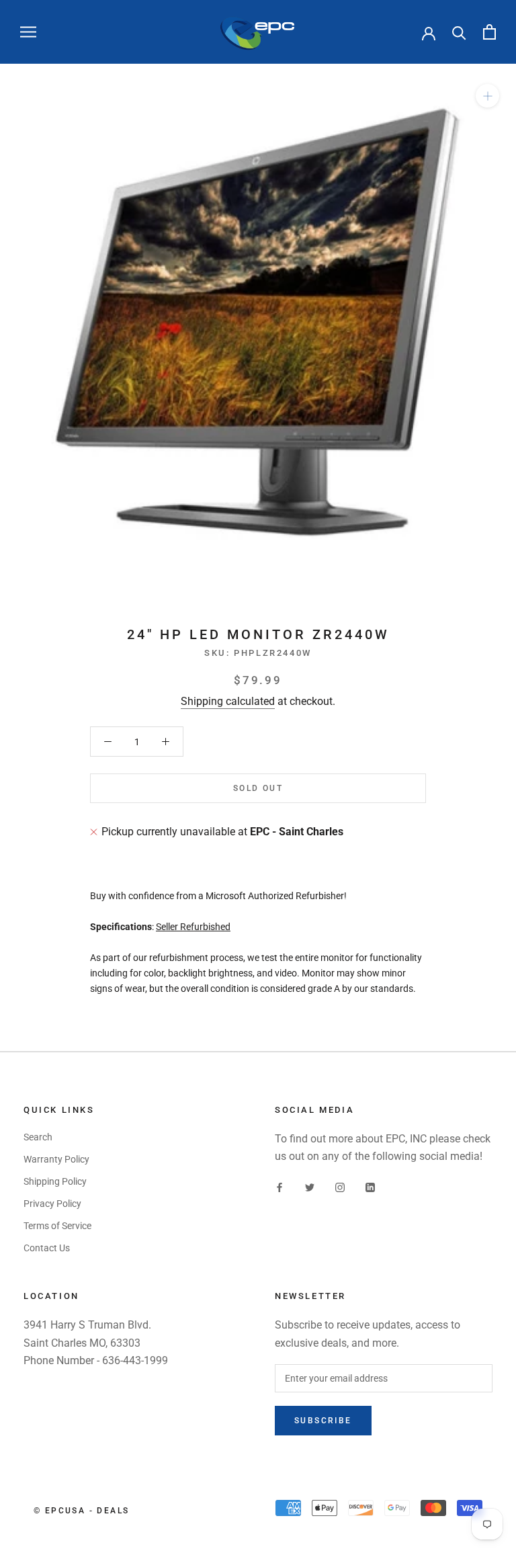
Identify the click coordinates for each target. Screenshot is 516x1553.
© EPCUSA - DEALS (81, 1510)
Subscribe (323, 1420)
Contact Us (47, 1248)
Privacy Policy (52, 1203)
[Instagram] (340, 1187)
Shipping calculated (228, 701)
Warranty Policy (56, 1159)
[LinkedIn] (370, 1187)
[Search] (459, 32)
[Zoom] (487, 96)
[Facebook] (279, 1187)
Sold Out (258, 788)
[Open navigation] (28, 32)
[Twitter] (309, 1187)
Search (38, 1137)
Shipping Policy (55, 1181)
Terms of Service (57, 1225)
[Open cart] (489, 32)
